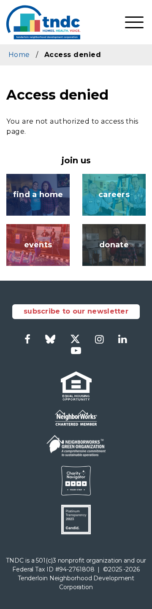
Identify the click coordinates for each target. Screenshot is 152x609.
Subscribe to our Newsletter (76, 311)
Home (19, 55)
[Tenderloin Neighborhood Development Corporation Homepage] (43, 22)
